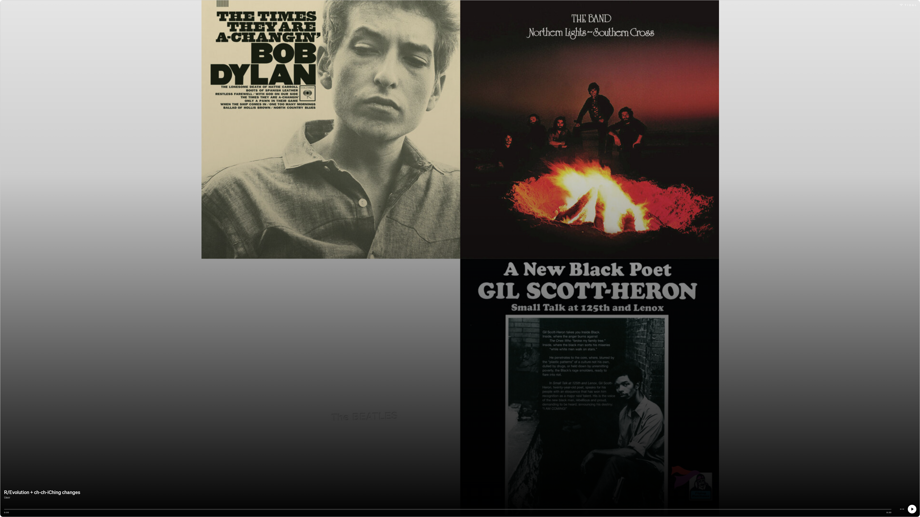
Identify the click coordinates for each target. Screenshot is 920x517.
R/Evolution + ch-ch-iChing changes (42, 492)
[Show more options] (902, 509)
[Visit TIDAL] (908, 4)
